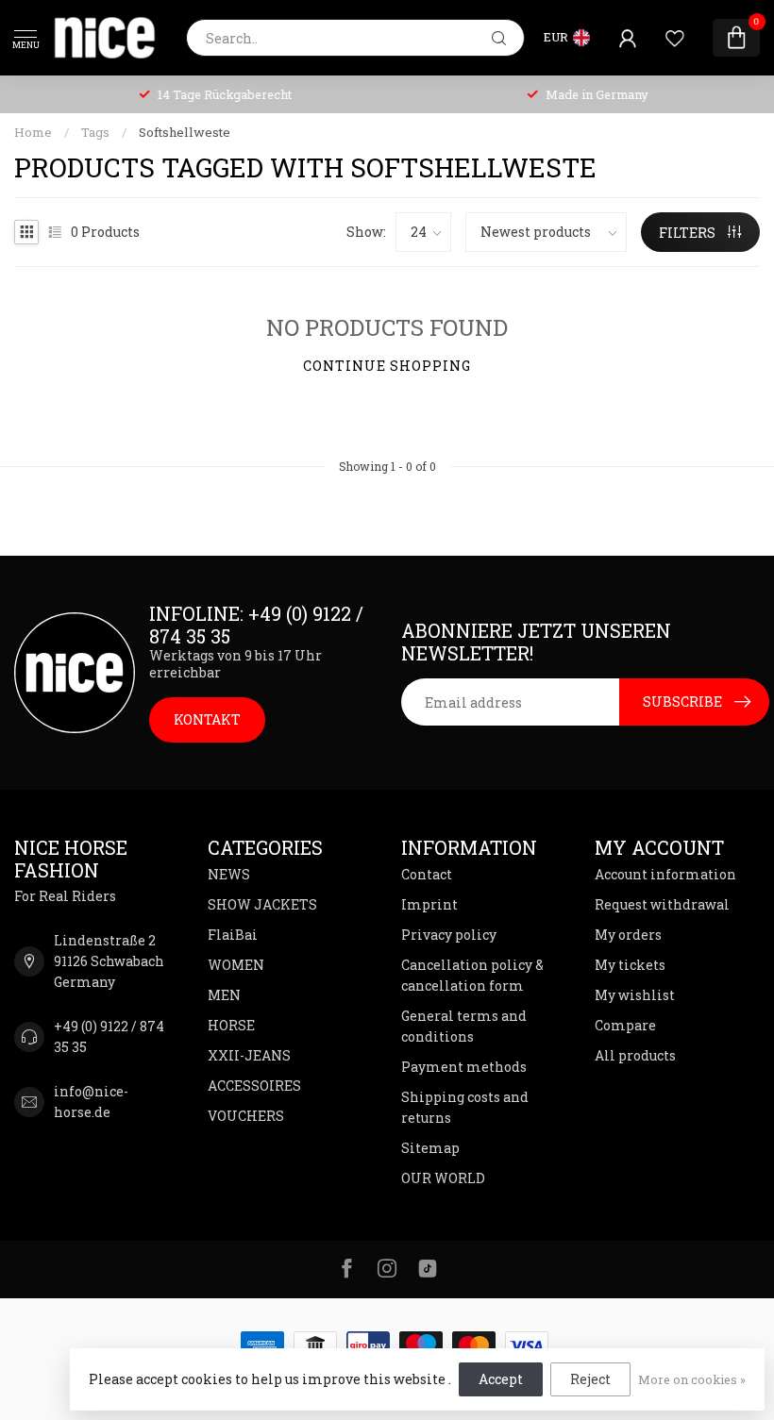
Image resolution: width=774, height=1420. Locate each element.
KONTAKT (207, 719)
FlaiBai (233, 935)
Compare (625, 1025)
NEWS (229, 874)
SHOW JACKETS (262, 904)
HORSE (231, 1025)
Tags (95, 132)
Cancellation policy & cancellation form (472, 975)
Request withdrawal (662, 904)
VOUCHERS (246, 1116)
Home (33, 132)
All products (635, 1055)
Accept (501, 1379)
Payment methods (464, 1067)
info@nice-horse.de (91, 1101)
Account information (665, 874)
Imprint (429, 904)
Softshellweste (184, 132)
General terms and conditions (464, 1026)
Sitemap (430, 1148)
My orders (628, 935)
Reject (590, 1379)
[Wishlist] (674, 38)
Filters (688, 233)
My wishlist (635, 995)
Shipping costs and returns (465, 1107)
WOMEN (236, 965)
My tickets (630, 965)
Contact (426, 874)
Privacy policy (448, 935)
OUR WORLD (443, 1178)
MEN (224, 995)
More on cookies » (692, 1379)
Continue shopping (387, 366)
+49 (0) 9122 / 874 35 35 (109, 1036)
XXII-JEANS (249, 1055)
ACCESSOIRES (254, 1085)
